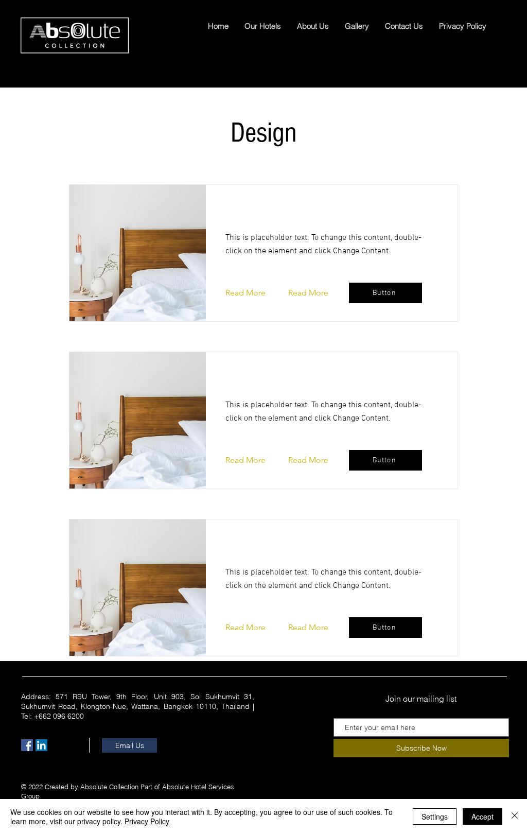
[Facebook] (27, 745)
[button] (253, 293)
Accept (482, 816)
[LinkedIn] (41, 745)
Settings (434, 816)
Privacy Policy (147, 821)
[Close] (514, 816)
